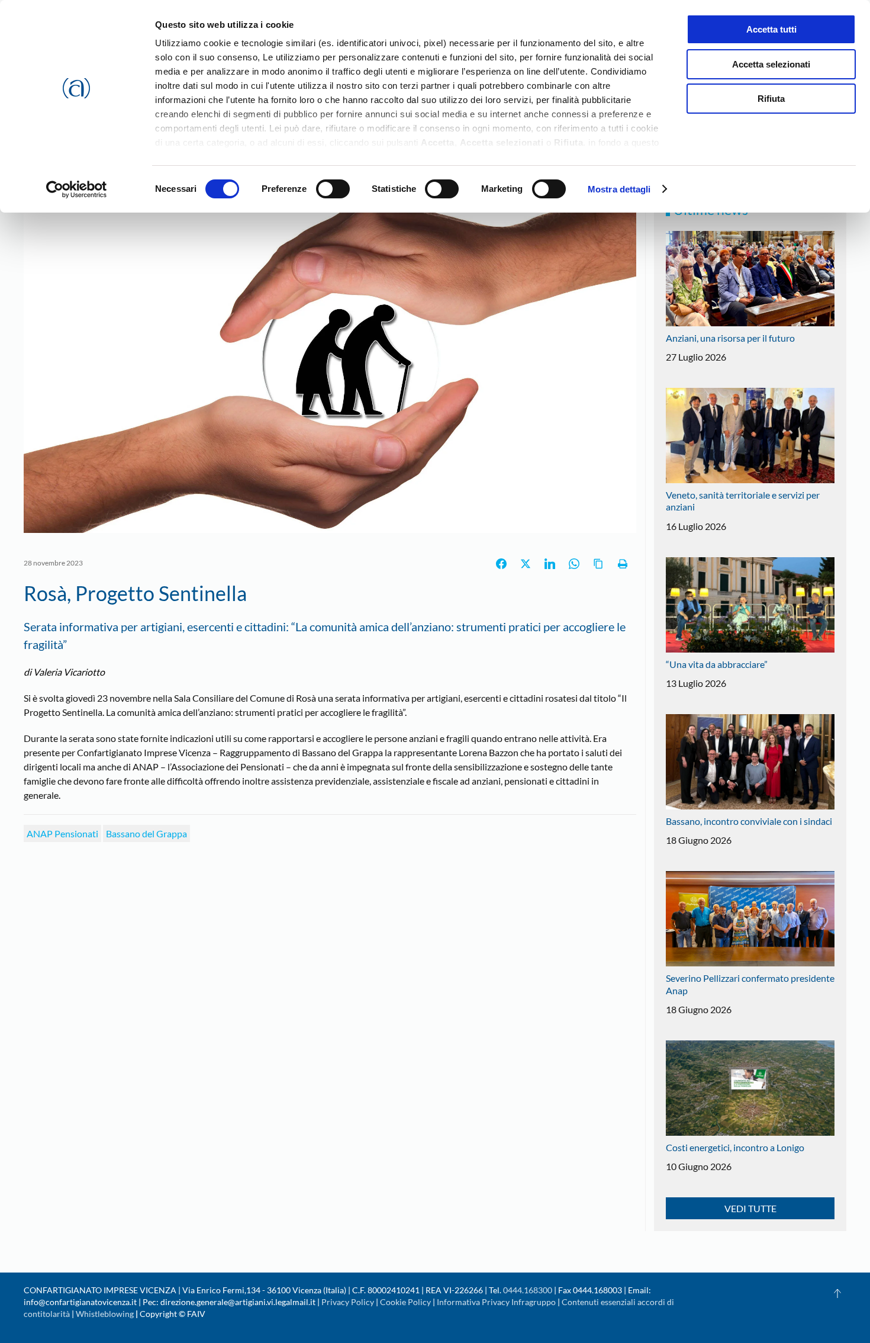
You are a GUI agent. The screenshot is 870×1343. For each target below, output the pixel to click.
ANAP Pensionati (62, 833)
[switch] (333, 188)
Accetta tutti (771, 29)
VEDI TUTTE (750, 1208)
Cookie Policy (405, 1302)
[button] (837, 1293)
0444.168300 (527, 1290)
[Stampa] (622, 563)
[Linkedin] (549, 563)
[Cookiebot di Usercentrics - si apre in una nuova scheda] (76, 189)
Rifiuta (771, 99)
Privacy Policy (347, 1302)
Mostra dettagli (619, 189)
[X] (525, 563)
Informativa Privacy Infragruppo (496, 1302)
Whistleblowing (105, 1314)
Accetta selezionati (771, 64)
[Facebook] (501, 563)
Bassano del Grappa (146, 833)
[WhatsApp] (574, 563)
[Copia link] (598, 563)
